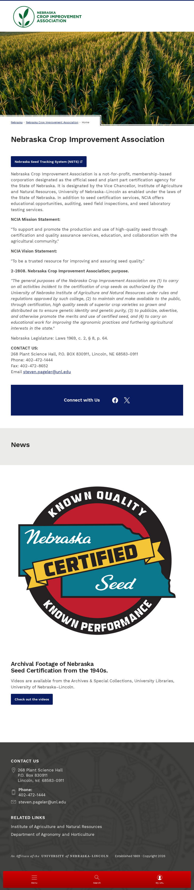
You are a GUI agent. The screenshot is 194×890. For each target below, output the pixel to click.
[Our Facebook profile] (115, 400)
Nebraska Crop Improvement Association (47, 17)
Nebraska (16, 122)
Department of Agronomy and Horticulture (52, 834)
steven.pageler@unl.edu (47, 371)
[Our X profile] (127, 400)
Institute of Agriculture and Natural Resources (56, 826)
